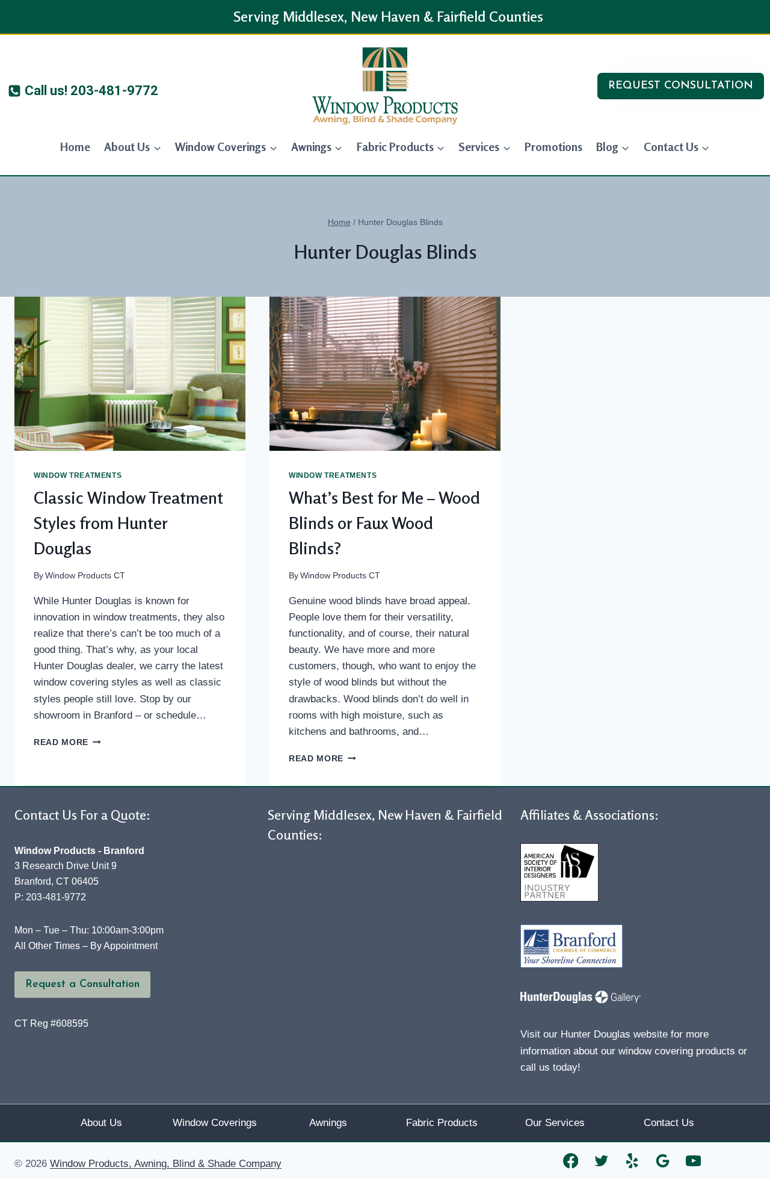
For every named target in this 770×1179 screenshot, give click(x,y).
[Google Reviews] (662, 1160)
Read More (67, 742)
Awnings (328, 1122)
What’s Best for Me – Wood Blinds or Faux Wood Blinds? (384, 523)
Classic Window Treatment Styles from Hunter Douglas (128, 523)
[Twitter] (601, 1160)
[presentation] (129, 374)
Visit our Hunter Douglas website (594, 1034)
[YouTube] (693, 1160)
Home (75, 146)
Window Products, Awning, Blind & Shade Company (166, 1163)
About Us (101, 1122)
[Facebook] (570, 1160)
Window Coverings (215, 1122)
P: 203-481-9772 (50, 897)
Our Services (555, 1122)
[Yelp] (632, 1160)
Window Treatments (78, 475)
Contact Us (669, 1122)
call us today (549, 1067)
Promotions (553, 146)
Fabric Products (442, 1122)
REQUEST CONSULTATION (680, 86)
